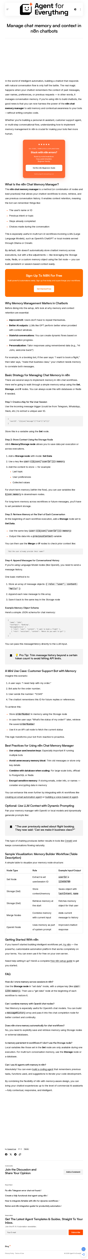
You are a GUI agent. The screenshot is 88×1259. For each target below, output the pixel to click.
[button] (7, 9)
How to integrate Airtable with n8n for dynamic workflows (31, 1201)
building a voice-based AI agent (61, 797)
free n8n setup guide (61, 961)
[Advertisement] (44, 60)
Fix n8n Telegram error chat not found (22, 1190)
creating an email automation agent (23, 797)
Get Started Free (44, 289)
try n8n (67, 944)
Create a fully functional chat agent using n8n (26, 1195)
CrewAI (68, 840)
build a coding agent (42, 1069)
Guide (26, 1149)
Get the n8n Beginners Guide (44, 168)
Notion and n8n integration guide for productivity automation (32, 1206)
